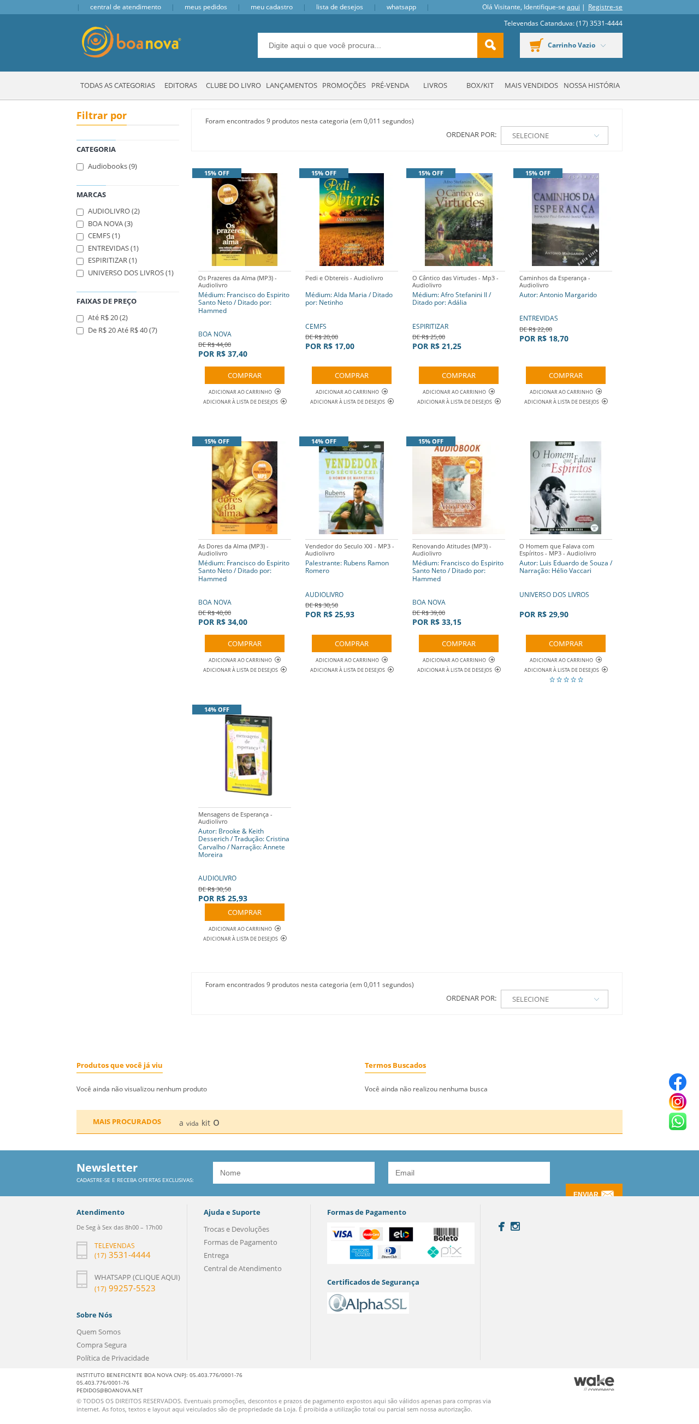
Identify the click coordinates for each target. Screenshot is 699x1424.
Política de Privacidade (112, 1358)
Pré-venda (390, 85)
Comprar (245, 375)
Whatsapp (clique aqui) (137, 1277)
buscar (490, 45)
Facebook (502, 1226)
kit (206, 1123)
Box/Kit (480, 85)
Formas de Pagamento (240, 1242)
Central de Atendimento (125, 6)
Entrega (216, 1255)
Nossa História (592, 85)
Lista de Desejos (339, 6)
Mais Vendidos (531, 85)
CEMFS (349, 312)
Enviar (586, 1194)
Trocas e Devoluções (236, 1229)
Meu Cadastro (272, 6)
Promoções (344, 85)
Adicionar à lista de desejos (240, 401)
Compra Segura (101, 1345)
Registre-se (605, 6)
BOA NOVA (243, 316)
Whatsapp (401, 6)
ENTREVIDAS (558, 309)
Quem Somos (98, 1332)
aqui (573, 6)
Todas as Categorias (117, 85)
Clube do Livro (233, 85)
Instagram (515, 1226)
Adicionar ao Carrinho (240, 391)
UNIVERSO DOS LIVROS (565, 580)
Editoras (180, 85)
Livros (435, 85)
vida (192, 1123)
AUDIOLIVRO (349, 580)
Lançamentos (291, 85)
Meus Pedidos (206, 6)
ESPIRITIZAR (455, 312)
